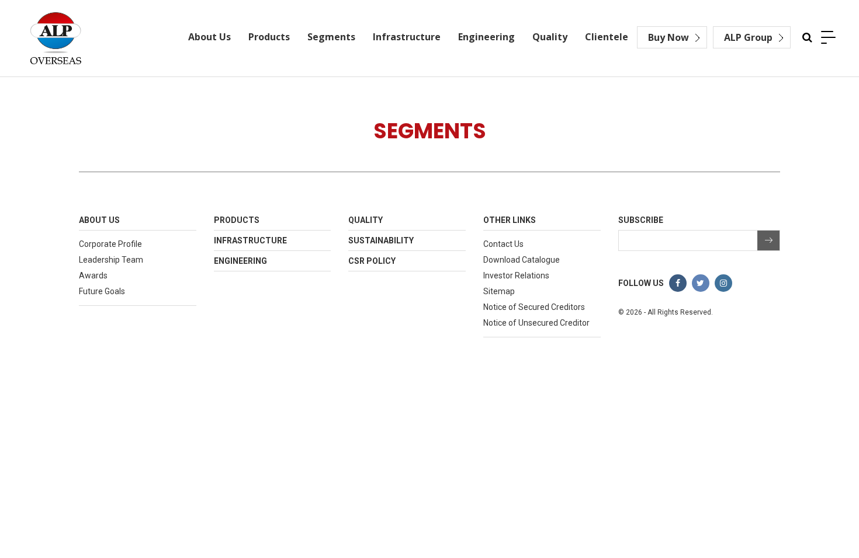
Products (269, 36)
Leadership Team (111, 259)
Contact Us (503, 244)
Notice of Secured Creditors (534, 307)
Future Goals (102, 291)
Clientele (606, 36)
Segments (331, 36)
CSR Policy (372, 261)
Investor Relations (516, 275)
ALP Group (748, 37)
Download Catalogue (521, 259)
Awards (93, 275)
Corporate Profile (110, 244)
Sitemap (499, 291)
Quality (549, 36)
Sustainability (381, 240)
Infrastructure (407, 36)
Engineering (486, 36)
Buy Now (668, 37)
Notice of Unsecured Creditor (536, 322)
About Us (209, 36)
